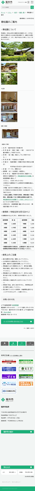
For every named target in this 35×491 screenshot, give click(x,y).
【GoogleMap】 (7, 312)
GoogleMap (4, 415)
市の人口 (7, 467)
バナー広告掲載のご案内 (16, 355)
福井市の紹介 (8, 432)
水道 (15, 12)
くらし (9, 12)
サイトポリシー (16, 482)
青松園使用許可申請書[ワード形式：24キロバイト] (18, 199)
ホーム (3, 12)
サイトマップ (6, 482)
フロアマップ (13, 415)
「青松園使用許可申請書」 (24, 176)
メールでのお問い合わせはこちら (13, 321)
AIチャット (22, 344)
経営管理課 (15, 305)
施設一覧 (21, 12)
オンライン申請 (30, 344)
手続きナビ (13, 344)
